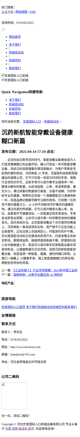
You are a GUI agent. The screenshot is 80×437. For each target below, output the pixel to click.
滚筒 (15, 428)
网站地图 (21, 11)
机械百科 (15, 60)
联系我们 (15, 68)
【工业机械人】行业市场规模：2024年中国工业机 (45, 270)
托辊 (8, 428)
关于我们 (15, 44)
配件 (31, 428)
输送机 (23, 428)
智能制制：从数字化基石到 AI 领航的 (38, 274)
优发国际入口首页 (13, 307)
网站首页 (15, 36)
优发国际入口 (32, 121)
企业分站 (7, 11)
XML (32, 11)
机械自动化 (16, 52)
